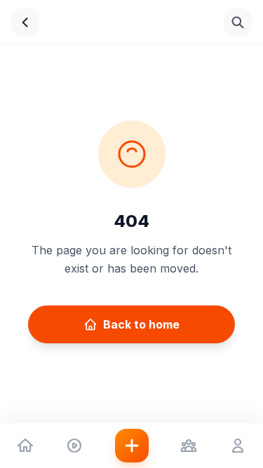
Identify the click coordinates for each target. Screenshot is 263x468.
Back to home (141, 324)
